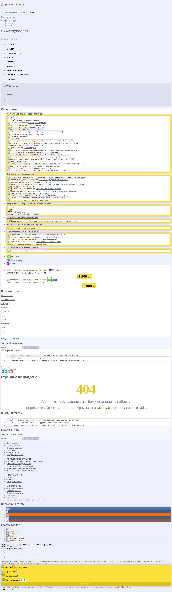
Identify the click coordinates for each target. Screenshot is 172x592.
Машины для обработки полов (22, 217)
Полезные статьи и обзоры (18, 75)
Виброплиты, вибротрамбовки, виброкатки (29, 203)
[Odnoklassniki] (7, 515)
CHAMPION (5, 312)
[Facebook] (7, 512)
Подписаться (30, 347)
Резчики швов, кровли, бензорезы (24, 224)
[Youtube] (7, 517)
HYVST (3, 328)
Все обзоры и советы (10, 364)
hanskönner (6, 324)
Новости (10, 58)
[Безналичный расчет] (16, 540)
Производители (13, 53)
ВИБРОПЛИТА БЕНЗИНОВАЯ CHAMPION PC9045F (26, 273)
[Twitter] (6, 371)
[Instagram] (7, 520)
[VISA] (9, 529)
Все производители (9, 336)
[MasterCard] (12, 531)
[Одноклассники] (9, 371)
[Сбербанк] (11, 536)
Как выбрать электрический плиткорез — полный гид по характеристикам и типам (42, 355)
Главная (10, 45)
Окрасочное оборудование (20, 174)
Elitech (3, 320)
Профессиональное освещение (23, 231)
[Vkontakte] (8, 509)
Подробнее (126, 587)
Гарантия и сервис (14, 70)
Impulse (4, 332)
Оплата (9, 62)
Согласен (6, 590)
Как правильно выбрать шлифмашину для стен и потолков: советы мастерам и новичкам (45, 360)
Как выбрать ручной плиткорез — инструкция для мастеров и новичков (37, 358)
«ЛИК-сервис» (7, 295)
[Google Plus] (11, 371)
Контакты (10, 79)
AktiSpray (5, 303)
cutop (3, 316)
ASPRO (4, 307)
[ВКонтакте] (3, 371)
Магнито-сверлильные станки (22, 247)
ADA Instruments (8, 299)
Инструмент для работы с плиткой (25, 114)
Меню (9, 94)
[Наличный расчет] (15, 538)
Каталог (10, 49)
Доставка (10, 66)
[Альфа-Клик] (12, 534)
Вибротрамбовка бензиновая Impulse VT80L (25, 282)
